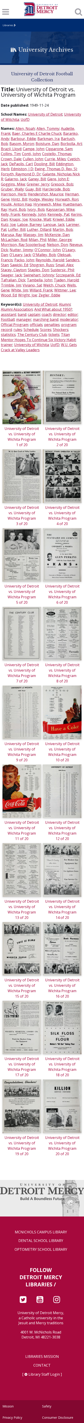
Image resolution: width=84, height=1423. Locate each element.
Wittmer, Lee (65, 290)
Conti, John (31, 153)
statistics (8, 334)
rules (17, 329)
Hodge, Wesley (41, 199)
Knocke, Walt (40, 219)
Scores (45, 329)
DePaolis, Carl (20, 163)
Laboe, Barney (29, 224)
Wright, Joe (27, 295)
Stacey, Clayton (13, 269)
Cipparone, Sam (59, 148)
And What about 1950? (53, 309)
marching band (45, 319)
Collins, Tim (10, 153)
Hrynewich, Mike (47, 204)
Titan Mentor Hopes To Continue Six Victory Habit (38, 337)
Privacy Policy (12, 1417)
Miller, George (60, 239)
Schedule (31, 329)
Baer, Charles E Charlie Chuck (37, 133)
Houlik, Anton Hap (16, 204)
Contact (42, 1365)
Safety (46, 1406)
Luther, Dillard (39, 229)
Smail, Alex (64, 264)
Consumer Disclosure (57, 1417)
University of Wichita (31, 344)
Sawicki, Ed (19, 264)
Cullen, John (33, 158)
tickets (53, 334)
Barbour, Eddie (23, 138)
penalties (52, 324)
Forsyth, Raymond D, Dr (21, 174)
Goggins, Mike (13, 184)
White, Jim (19, 290)
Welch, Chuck (54, 285)
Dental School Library (40, 1241)
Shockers (60, 329)
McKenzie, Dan (57, 234)
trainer (7, 344)
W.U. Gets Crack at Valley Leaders (39, 347)
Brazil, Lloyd (11, 148)
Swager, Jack (11, 275)
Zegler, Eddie (49, 295)
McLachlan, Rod (14, 239)
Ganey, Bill (37, 179)
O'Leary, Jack (20, 254)
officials (36, 324)
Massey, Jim (33, 234)
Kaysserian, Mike (60, 209)
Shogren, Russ (42, 264)
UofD (25, 119)
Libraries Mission (42, 1356)
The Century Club (32, 334)
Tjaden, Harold (66, 280)
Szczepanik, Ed (68, 275)
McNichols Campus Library (41, 1232)
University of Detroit (45, 114)
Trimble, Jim (11, 285)
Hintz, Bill (19, 199)
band (22, 314)
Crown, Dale (11, 158)
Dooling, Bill (44, 163)
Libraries (8, 25)
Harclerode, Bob (56, 189)
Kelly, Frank (10, 214)
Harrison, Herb (13, 194)
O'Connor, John (47, 249)
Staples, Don (38, 269)
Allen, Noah (25, 128)
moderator (69, 319)
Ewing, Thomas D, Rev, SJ (56, 168)
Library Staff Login (44, 1374)
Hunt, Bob (17, 209)
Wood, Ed (9, 295)
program (68, 324)
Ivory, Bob (36, 209)
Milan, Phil (37, 239)
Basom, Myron (21, 143)
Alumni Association (17, 309)
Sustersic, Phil (62, 269)
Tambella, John (39, 280)
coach (46, 314)
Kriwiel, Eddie (64, 219)
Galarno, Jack (16, 179)
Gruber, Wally (12, 189)
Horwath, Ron (66, 199)
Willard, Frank (41, 290)
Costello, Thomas (56, 153)
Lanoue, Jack (54, 224)
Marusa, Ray (11, 234)
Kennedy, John (34, 214)
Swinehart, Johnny (39, 275)
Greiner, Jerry (38, 184)
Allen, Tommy (48, 128)
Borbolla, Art (71, 143)
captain (34, 314)
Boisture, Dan (47, 143)
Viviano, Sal (32, 285)
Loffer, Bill (16, 229)
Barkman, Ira (48, 138)
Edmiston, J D (22, 168)
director (59, 314)
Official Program (14, 324)
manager (23, 319)
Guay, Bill (33, 189)
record (6, 329)
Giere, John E (58, 179)
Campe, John (33, 148)
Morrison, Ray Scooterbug (23, 244)
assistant (8, 314)
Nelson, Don (57, 244)
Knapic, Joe (18, 219)
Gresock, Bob (62, 184)
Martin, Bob (63, 229)
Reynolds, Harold (50, 259)
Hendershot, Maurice (45, 194)
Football (8, 319)
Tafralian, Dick (13, 280)
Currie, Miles (55, 158)
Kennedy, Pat (58, 214)
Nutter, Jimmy (21, 249)
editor (73, 314)
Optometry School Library (41, 1249)
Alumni (65, 304)
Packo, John (24, 259)
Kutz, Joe (8, 224)
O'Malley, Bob (44, 254)
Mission (8, 1406)
